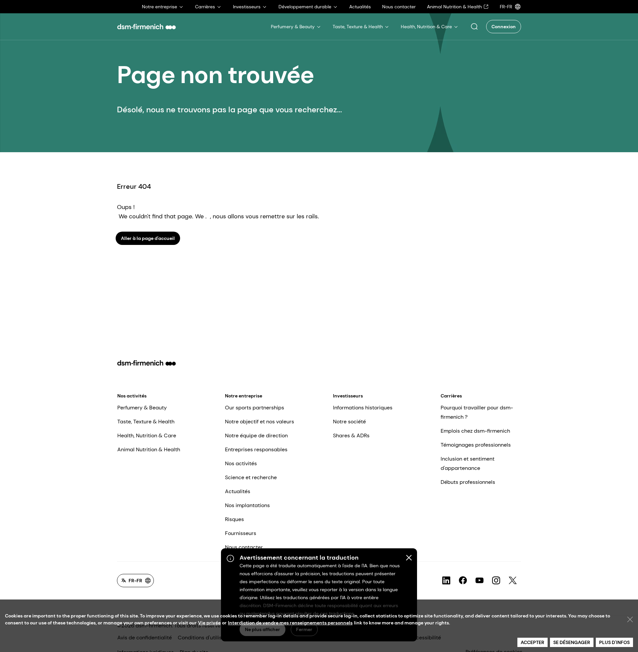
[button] (474, 26)
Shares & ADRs (351, 435)
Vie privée (209, 623)
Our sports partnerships (254, 407)
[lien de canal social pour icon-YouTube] (479, 580)
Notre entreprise (243, 396)
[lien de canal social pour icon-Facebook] (463, 580)
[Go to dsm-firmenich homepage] (146, 27)
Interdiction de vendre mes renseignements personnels (290, 623)
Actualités (237, 491)
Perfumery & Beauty (142, 407)
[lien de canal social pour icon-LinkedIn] (446, 580)
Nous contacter (244, 547)
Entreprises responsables (256, 449)
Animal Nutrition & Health (148, 449)
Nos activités (132, 396)
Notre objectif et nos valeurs (259, 421)
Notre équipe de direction (256, 435)
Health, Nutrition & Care (146, 435)
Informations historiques (362, 407)
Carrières (451, 396)
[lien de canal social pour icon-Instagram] (496, 580)
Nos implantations (247, 505)
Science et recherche (251, 477)
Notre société (349, 421)
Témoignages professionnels (476, 444)
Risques (234, 519)
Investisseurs (348, 396)
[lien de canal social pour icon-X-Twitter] (512, 580)
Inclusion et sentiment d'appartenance (467, 463)
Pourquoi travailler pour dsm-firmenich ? (477, 412)
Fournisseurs (240, 533)
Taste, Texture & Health (145, 421)
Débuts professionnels (468, 482)
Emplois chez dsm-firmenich (475, 430)
